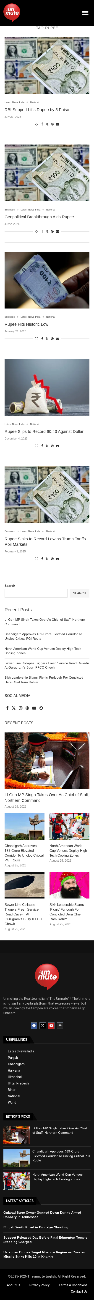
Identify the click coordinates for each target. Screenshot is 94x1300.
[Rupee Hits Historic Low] (47, 280)
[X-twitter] (42, 1025)
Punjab (13, 1058)
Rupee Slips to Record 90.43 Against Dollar (44, 431)
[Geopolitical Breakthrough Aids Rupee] (47, 173)
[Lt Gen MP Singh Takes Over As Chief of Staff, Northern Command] (47, 760)
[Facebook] (34, 1025)
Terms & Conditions (73, 1285)
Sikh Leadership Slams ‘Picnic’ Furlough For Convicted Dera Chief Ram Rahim (67, 912)
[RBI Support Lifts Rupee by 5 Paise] (47, 65)
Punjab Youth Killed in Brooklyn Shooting (35, 1227)
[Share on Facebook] (42, 124)
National (14, 1096)
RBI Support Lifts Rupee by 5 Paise (37, 109)
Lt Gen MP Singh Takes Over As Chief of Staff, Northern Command (47, 797)
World (12, 1102)
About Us (13, 1285)
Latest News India (21, 1051)
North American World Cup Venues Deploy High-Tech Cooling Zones (69, 850)
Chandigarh (16, 1064)
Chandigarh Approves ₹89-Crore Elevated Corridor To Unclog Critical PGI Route (24, 853)
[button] (85, 13)
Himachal (15, 1077)
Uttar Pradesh (18, 1083)
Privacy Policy (39, 1285)
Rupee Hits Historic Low (26, 324)
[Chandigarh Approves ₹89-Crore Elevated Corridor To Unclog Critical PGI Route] (24, 826)
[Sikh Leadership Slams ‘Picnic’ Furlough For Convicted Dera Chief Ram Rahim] (69, 885)
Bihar (12, 1090)
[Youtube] (51, 1025)
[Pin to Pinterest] (52, 124)
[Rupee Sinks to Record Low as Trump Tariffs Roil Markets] (47, 494)
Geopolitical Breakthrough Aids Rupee (39, 217)
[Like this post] (36, 124)
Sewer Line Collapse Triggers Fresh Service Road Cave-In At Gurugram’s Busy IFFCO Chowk (23, 914)
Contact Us (79, 1291)
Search (10, 585)
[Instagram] (60, 1025)
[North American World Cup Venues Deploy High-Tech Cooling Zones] (69, 826)
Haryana (14, 1070)
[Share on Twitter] (47, 124)
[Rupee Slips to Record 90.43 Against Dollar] (47, 387)
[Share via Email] (57, 124)
